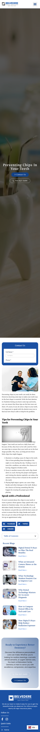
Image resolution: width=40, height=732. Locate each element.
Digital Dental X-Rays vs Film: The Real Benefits (27, 550)
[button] (35, 4)
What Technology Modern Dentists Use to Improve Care (27, 578)
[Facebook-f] (2, 719)
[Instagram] (6, 719)
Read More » (22, 556)
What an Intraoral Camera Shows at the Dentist (27, 564)
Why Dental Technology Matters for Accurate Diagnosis (27, 594)
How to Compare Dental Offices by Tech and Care (25, 609)
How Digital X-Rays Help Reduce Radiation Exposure (26, 623)
